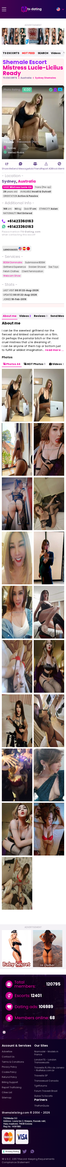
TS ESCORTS (11, 53)
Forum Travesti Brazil (45, 1090)
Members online (31, 1018)
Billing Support (10, 1082)
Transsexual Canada (46, 1080)
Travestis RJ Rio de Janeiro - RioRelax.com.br (49, 1069)
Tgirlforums (40, 1085)
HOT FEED (28, 53)
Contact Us (8, 1056)
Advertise (7, 1051)
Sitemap (6, 1097)
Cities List (7, 1092)
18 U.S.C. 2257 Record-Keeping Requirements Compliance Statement (28, 1160)
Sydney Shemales (45, 77)
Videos (55, 53)
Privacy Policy (12, 1151)
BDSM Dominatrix (12, 262)
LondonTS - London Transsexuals (45, 1061)
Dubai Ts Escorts (43, 1095)
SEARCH (43, 53)
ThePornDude (41, 1105)
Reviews (41, 316)
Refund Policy (9, 1077)
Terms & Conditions (13, 1061)
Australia (26, 77)
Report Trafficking (11, 1087)
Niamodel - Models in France (46, 1053)
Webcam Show (12, 275)
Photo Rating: (17, 89)
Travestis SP (40, 1075)
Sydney (9, 181)
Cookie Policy (9, 1072)
